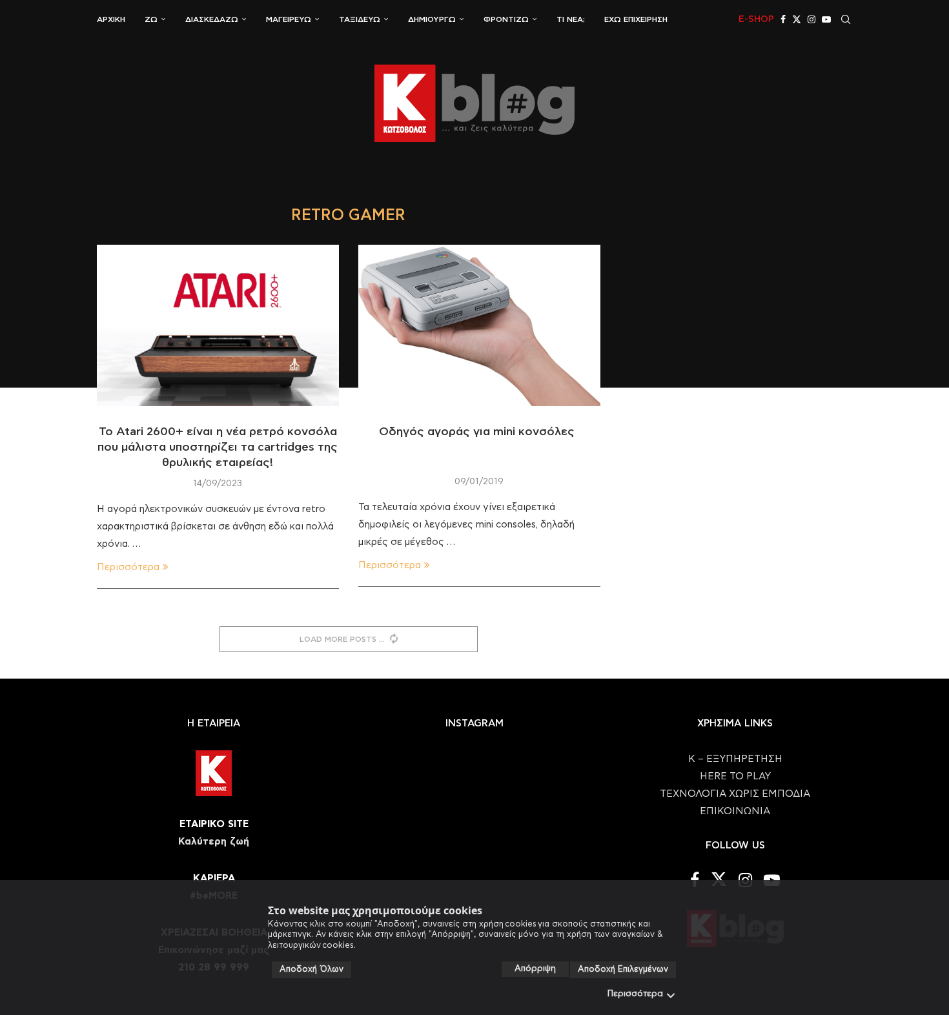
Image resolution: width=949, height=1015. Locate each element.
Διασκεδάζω (211, 19)
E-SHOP (756, 19)
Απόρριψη (535, 969)
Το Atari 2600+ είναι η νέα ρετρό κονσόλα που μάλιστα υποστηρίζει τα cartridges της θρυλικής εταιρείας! (217, 447)
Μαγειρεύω (288, 19)
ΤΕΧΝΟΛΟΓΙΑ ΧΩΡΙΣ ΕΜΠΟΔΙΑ (735, 794)
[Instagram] (811, 19)
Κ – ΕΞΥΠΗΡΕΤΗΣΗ (735, 759)
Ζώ (151, 19)
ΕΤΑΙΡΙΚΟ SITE (214, 824)
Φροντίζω (506, 19)
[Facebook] (783, 19)
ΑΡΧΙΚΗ (111, 19)
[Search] (845, 19)
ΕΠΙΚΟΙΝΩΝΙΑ (735, 811)
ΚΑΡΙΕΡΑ (214, 878)
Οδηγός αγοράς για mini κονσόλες (479, 432)
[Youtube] (826, 19)
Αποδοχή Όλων (311, 969)
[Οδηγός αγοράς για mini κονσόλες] (479, 325)
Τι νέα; (570, 19)
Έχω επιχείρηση (636, 19)
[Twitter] (796, 19)
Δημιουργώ (432, 19)
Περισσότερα (635, 994)
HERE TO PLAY (735, 776)
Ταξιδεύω (359, 19)
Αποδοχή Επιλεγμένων (623, 969)
